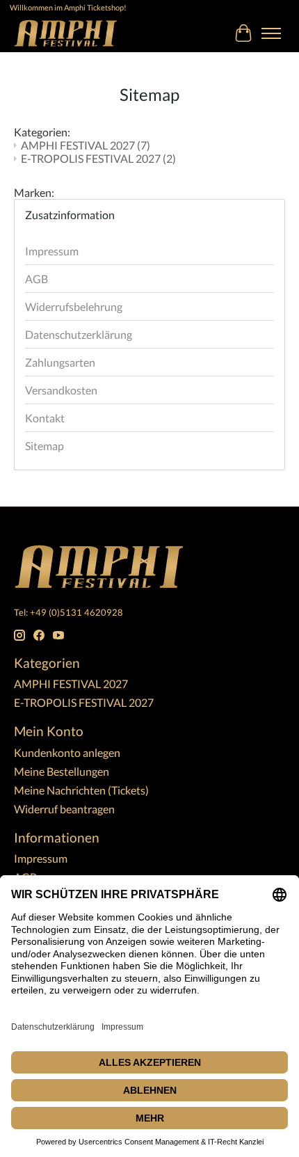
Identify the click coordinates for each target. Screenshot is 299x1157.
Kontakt (45, 417)
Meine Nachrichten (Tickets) (81, 790)
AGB (36, 278)
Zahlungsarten (60, 362)
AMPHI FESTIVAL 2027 (85, 145)
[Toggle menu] (271, 33)
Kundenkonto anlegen (67, 752)
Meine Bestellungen (61, 771)
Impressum (52, 250)
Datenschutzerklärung (78, 334)
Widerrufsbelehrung (73, 306)
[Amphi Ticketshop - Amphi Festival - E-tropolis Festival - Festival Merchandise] (66, 33)
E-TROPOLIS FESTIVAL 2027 (98, 158)
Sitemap (44, 445)
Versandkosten (61, 390)
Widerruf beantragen (64, 808)
